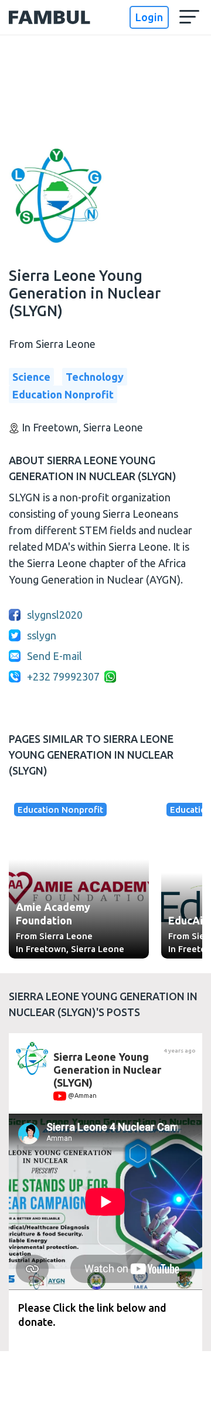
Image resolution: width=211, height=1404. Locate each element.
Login (149, 17)
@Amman (81, 1095)
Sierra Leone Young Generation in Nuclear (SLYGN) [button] (85, 293)
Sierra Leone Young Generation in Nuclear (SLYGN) (107, 1069)
